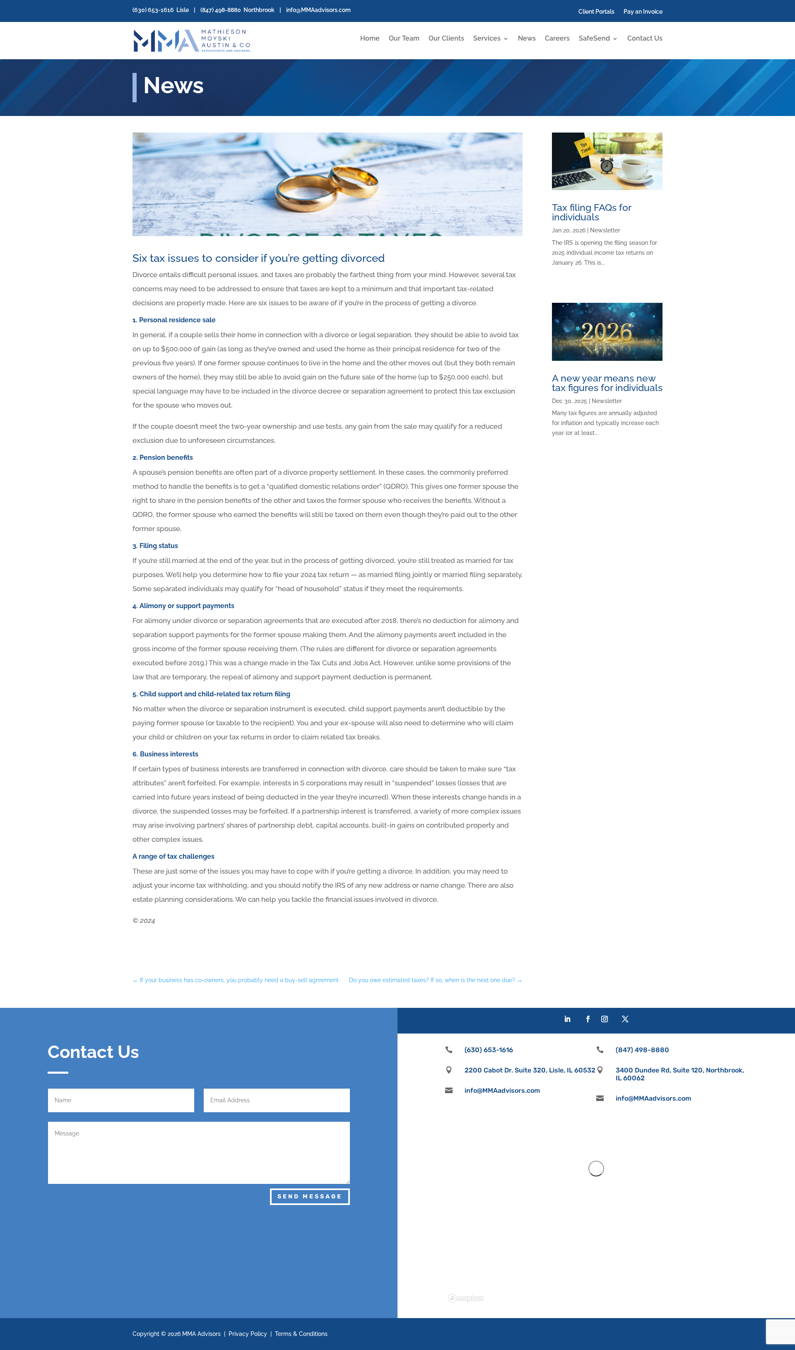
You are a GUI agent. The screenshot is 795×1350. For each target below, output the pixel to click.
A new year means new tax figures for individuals (607, 382)
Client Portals (596, 12)
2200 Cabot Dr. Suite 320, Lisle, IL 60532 (530, 1070)
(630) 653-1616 (153, 10)
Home (370, 39)
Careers (557, 39)
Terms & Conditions (301, 1334)
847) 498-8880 (221, 10)
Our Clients (446, 39)
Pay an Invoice (643, 12)
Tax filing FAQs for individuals (591, 212)
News (527, 39)
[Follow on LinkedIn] (567, 1019)
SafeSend (594, 39)
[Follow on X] (625, 1019)
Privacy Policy (248, 1334)
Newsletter (605, 230)
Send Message (309, 1196)
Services (487, 39)
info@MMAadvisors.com (318, 10)
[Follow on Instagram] (604, 1019)
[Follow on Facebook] (588, 1019)
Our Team (404, 39)
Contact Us (644, 39)
